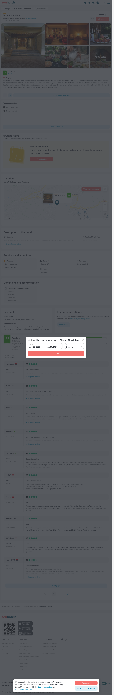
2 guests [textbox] (69, 347)
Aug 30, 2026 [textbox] (52, 347)
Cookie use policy (45, 687)
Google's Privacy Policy (24, 689)
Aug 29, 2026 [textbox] (34, 347)
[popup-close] (83, 340)
